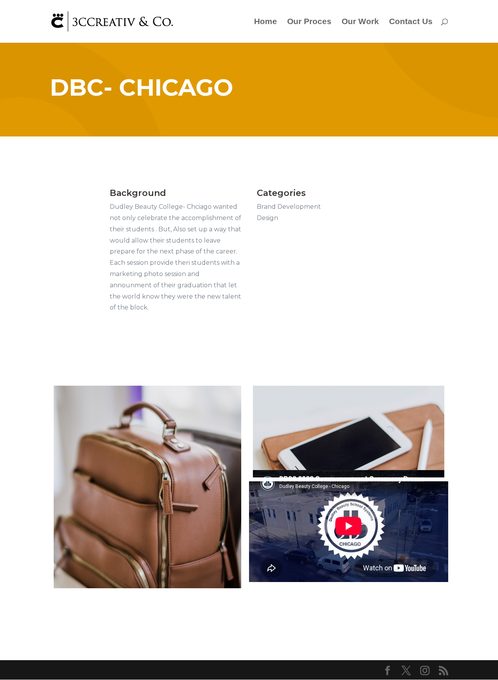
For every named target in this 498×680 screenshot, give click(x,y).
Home (265, 22)
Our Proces (309, 22)
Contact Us (411, 22)
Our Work (360, 22)
